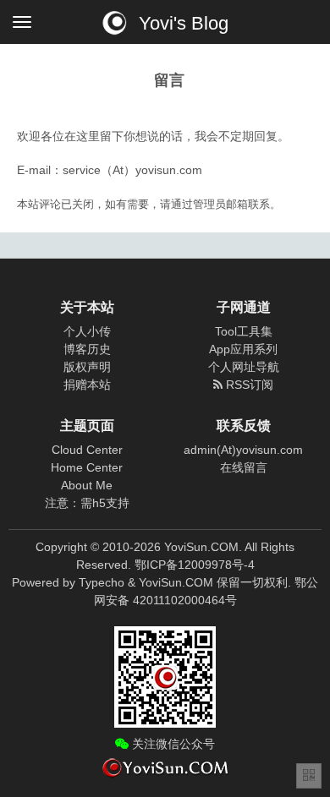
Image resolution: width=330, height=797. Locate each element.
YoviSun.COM (176, 582)
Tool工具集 (243, 331)
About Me (87, 485)
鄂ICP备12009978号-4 (195, 564)
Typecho (101, 582)
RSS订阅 (248, 384)
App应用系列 (243, 349)
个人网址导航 (243, 367)
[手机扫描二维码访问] (309, 776)
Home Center (87, 467)
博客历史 (87, 349)
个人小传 (87, 331)
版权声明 (87, 367)
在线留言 (243, 467)
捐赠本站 (87, 384)
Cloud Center (87, 449)
